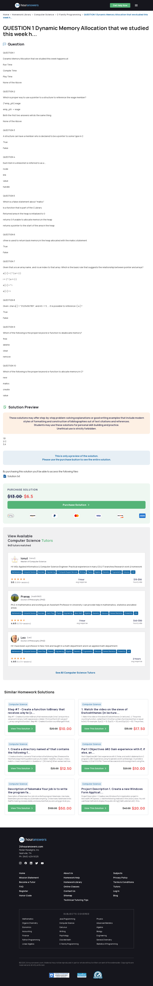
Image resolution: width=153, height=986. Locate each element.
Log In (116, 891)
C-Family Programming (69, 14)
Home (6, 14)
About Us (68, 873)
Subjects (117, 873)
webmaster (115, 962)
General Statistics (116, 613)
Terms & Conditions (123, 882)
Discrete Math (65, 939)
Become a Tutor (27, 882)
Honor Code (25, 895)
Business (41, 572)
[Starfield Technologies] (59, 975)
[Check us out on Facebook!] (26, 863)
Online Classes (71, 886)
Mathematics (16, 572)
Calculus (126, 572)
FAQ (21, 886)
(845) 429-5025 (31, 856)
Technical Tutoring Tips (76, 900)
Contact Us (69, 891)
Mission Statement (29, 877)
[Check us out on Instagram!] (20, 863)
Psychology (64, 935)
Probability (128, 613)
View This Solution (20, 728)
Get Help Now (120, 5)
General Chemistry (104, 939)
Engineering (51, 572)
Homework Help (72, 877)
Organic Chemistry (30, 923)
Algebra (97, 572)
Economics (26, 927)
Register (23, 891)
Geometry (106, 572)
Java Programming (67, 919)
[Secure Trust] (82, 975)
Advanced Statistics (105, 923)
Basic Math (78, 613)
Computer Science (44, 14)
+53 (133, 572)
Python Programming (31, 939)
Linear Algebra (28, 944)
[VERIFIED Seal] (98, 975)
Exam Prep (50, 613)
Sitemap (68, 895)
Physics (90, 572)
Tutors (116, 886)
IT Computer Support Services (67, 572)
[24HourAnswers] (27, 5)
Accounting (27, 931)
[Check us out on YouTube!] (42, 863)
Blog (115, 895)
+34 (136, 613)
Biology (99, 931)
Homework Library (21, 14)
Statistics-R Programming (107, 944)
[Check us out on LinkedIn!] (31, 863)
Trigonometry (116, 572)
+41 (129, 651)
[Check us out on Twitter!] (36, 863)
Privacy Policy (120, 877)
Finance (25, 935)
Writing (82, 572)
